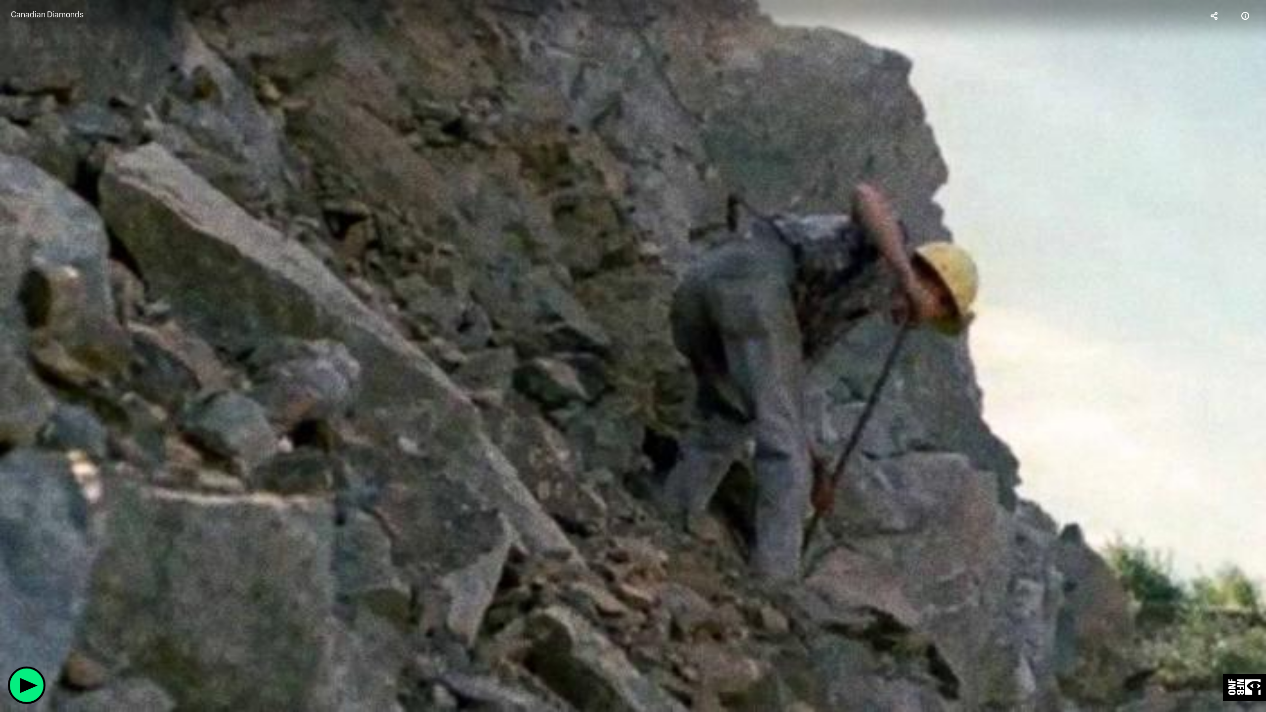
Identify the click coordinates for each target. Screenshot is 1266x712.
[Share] (1214, 16)
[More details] (1245, 16)
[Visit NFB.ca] (1244, 687)
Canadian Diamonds (47, 14)
